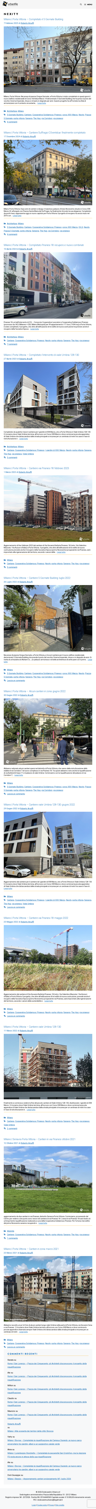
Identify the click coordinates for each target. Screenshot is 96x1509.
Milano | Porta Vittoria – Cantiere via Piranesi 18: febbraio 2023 (36, 468)
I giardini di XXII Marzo (55, 450)
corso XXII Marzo (70, 115)
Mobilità (10, 1231)
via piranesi (58, 118)
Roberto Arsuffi (14, 1424)
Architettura (12, 111)
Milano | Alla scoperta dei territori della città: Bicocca (30, 1431)
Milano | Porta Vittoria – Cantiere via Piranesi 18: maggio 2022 (36, 917)
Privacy (51, 1505)
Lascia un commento (16, 680)
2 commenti (12, 1128)
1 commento (12, 1238)
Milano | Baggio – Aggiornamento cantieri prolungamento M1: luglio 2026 (39, 1479)
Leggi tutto (42, 103)
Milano (21, 111)
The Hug (36, 118)
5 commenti (12, 457)
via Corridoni (46, 118)
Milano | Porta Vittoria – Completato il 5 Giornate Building (33, 19)
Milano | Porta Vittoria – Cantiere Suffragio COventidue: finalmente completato (45, 132)
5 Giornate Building (15, 115)
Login (34, 1505)
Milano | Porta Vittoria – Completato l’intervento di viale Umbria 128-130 (41, 354)
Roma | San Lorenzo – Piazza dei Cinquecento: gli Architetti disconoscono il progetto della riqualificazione (47, 1365)
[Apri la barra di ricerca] (81, 4)
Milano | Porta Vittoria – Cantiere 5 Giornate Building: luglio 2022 (37, 577)
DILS (81, 227)
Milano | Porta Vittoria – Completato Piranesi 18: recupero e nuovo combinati (44, 245)
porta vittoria (19, 118)
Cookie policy (42, 1505)
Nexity (81, 115)
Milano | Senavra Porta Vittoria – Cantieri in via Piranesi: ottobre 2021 (39, 1139)
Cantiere (28, 115)
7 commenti (12, 344)
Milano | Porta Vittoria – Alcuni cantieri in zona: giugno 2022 (35, 691)
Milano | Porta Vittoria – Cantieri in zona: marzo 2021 (31, 1248)
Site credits (59, 1505)
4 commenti (12, 122)
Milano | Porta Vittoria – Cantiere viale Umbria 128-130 (32, 1026)
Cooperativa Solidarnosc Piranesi (47, 115)
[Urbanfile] (10, 4)
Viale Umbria (28, 454)
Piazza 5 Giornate (11, 231)
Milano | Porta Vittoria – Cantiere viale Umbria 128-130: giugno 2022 (39, 804)
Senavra (28, 118)
